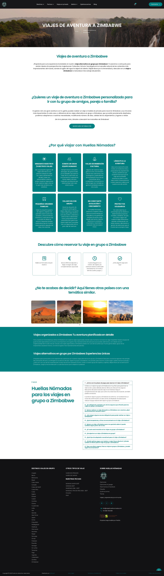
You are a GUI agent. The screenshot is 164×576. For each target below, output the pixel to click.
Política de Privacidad (154, 573)
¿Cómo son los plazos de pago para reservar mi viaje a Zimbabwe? (108, 383)
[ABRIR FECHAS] (53, 4)
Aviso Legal (71, 573)
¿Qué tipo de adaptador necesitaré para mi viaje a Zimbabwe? (107, 437)
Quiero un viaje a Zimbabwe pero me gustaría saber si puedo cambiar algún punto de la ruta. (105, 424)
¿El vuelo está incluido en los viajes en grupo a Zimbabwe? (106, 429)
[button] (33, 312)
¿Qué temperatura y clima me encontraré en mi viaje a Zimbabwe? (108, 420)
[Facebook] (102, 503)
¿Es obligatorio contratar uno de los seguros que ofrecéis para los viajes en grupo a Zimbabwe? (107, 405)
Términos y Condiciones (94, 573)
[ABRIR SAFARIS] (76, 4)
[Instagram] (106, 503)
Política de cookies (121, 573)
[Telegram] (111, 503)
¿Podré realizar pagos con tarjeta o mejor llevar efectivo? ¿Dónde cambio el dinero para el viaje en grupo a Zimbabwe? (107, 441)
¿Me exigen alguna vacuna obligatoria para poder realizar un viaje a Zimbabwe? (107, 415)
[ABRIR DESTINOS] (43, 4)
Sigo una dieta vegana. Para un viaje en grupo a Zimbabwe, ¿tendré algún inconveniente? (107, 447)
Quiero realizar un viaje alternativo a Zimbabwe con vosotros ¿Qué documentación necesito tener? (107, 410)
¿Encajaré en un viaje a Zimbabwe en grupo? (101, 433)
